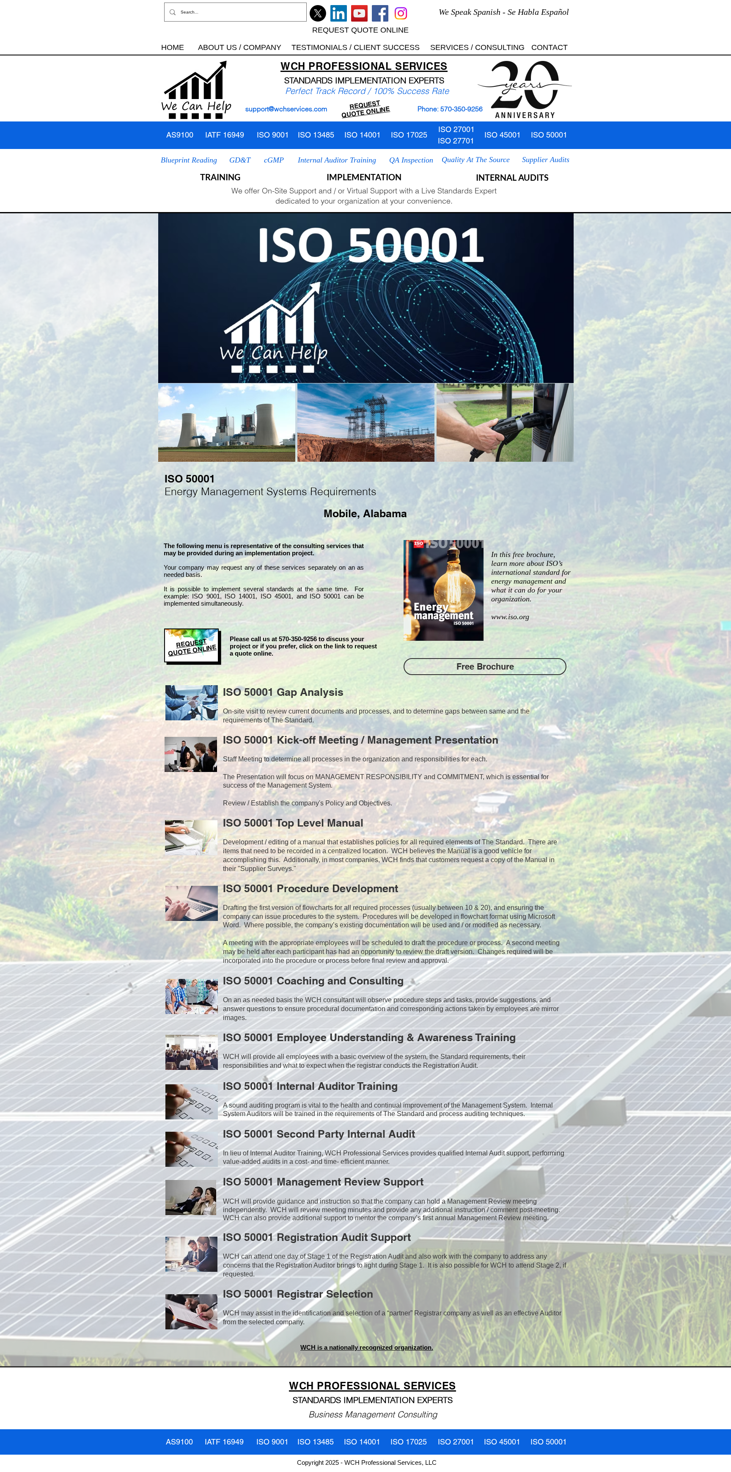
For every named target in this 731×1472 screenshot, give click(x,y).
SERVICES (421, 66)
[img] (226, 422)
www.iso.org (510, 616)
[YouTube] (359, 13)
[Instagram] (401, 13)
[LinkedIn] (338, 13)
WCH (292, 66)
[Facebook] (380, 13)
